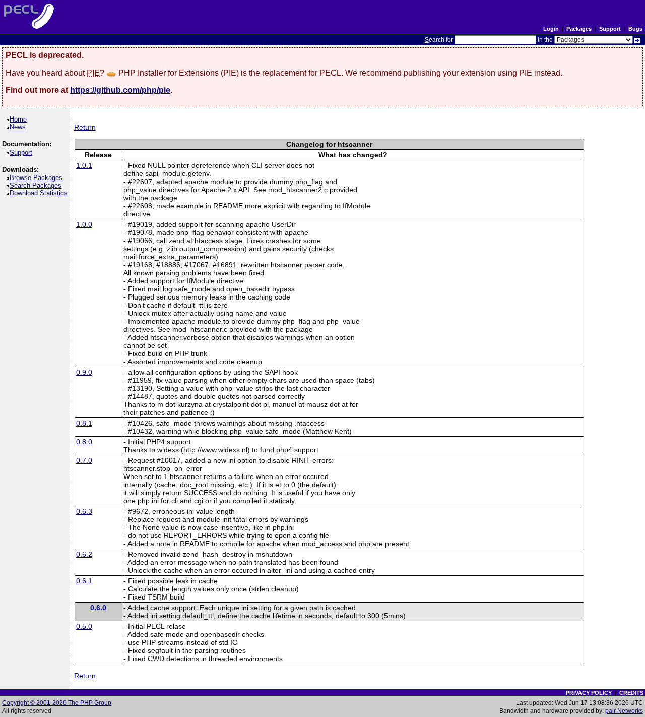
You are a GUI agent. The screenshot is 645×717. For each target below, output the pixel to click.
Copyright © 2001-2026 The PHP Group (56, 702)
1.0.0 (84, 224)
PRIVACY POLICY (589, 693)
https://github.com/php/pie (120, 90)
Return (85, 127)
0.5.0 (84, 626)
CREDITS (631, 693)
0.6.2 (84, 554)
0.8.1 (84, 423)
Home (20, 119)
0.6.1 (84, 581)
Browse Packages (38, 178)
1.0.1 (84, 165)
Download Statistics (40, 193)
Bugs (635, 29)
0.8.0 (84, 442)
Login (551, 29)
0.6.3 (84, 511)
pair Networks (624, 710)
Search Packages (37, 185)
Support (610, 29)
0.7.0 (84, 460)
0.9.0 (84, 372)
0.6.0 (98, 608)
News (19, 127)
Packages (579, 29)
